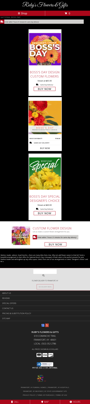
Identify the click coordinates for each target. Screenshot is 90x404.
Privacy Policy (29, 395)
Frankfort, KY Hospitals (58, 387)
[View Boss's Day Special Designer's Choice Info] (45, 173)
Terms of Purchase (45, 395)
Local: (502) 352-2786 (45, 343)
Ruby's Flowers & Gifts (45, 5)
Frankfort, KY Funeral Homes (33, 387)
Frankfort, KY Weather (33, 391)
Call (16, 401)
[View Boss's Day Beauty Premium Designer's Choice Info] (45, 117)
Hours (76, 401)
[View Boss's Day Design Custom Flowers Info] (45, 49)
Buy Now (44, 89)
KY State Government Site (56, 391)
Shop (24, 13)
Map (46, 401)
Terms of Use (61, 395)
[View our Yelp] (47, 326)
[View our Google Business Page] (43, 326)
